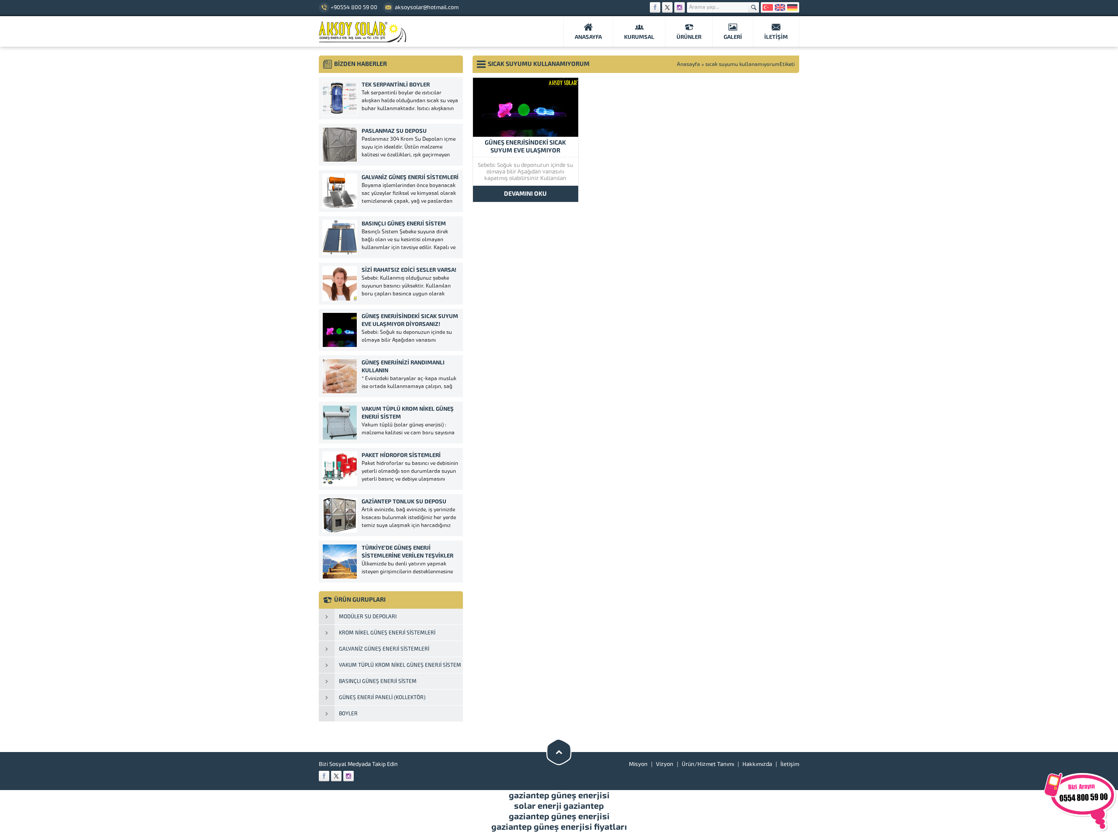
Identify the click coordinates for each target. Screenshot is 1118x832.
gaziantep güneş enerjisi (559, 795)
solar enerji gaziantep (559, 806)
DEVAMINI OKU (525, 194)
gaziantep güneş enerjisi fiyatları (559, 827)
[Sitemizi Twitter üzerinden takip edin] (667, 7)
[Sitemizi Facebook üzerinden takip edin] (655, 7)
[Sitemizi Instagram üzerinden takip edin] (679, 7)
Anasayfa (688, 64)
